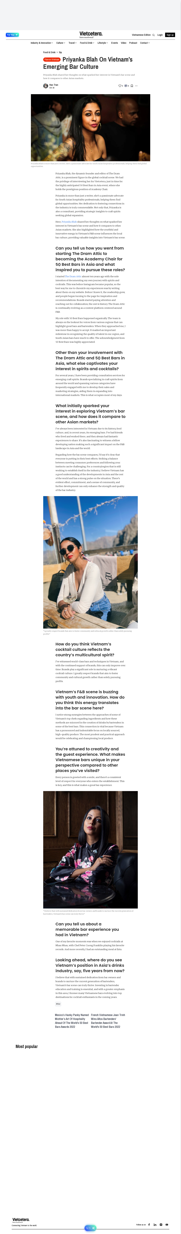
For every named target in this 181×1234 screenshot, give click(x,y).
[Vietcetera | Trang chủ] (91, 35)
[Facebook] (149, 1224)
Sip (60, 52)
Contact (144, 42)
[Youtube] (166, 1224)
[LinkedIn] (155, 1224)
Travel (72, 42)
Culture (59, 42)
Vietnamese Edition (141, 34)
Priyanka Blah (69, 221)
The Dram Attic (73, 276)
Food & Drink (86, 42)
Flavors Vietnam (52, 59)
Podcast (133, 42)
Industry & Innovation (41, 42)
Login (160, 34)
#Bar (58, 1004)
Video (123, 42)
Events (114, 42)
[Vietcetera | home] (21, 1220)
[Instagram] (160, 1224)
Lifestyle (102, 42)
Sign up (170, 34)
